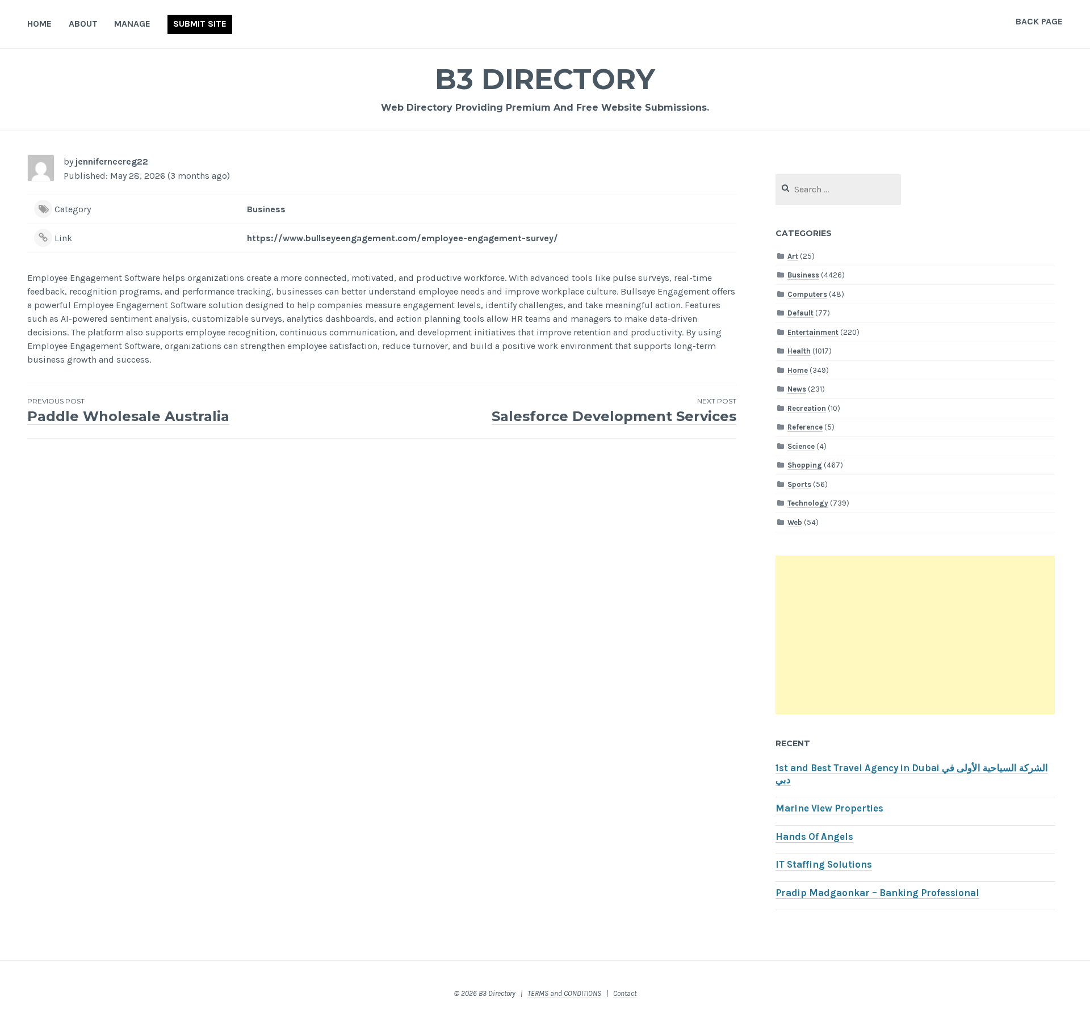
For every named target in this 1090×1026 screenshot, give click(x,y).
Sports (799, 484)
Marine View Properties (829, 808)
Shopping (804, 465)
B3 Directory (545, 79)
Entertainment (813, 332)
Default (800, 313)
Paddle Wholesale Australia (128, 410)
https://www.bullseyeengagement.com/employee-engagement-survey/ (402, 238)
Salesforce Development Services (614, 410)
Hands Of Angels (814, 836)
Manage (132, 23)
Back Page (1039, 21)
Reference (805, 427)
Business (266, 209)
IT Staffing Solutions (823, 864)
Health (799, 351)
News (796, 389)
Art (792, 256)
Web (794, 522)
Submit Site (200, 23)
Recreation (806, 408)
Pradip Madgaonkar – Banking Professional (877, 893)
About (83, 23)
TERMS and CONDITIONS (564, 993)
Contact (624, 993)
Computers (807, 294)
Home (39, 23)
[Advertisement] (915, 635)
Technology (807, 503)
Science (801, 446)
